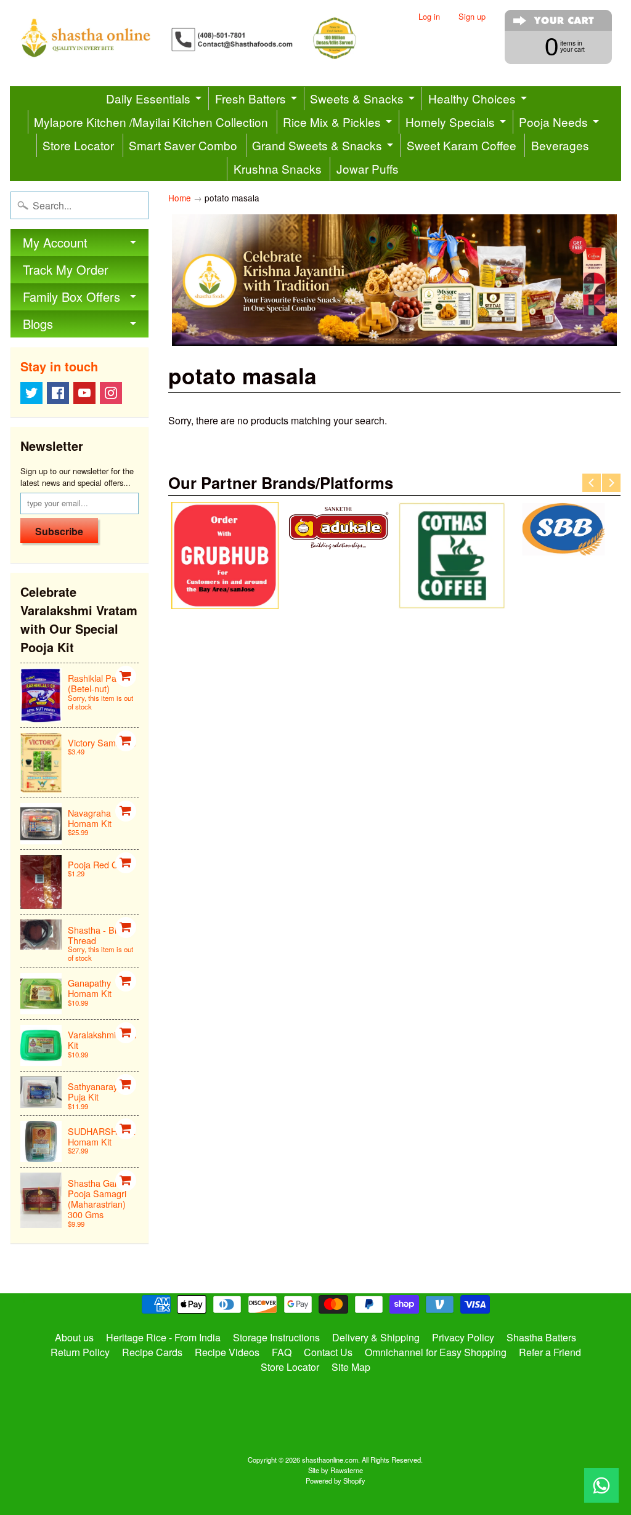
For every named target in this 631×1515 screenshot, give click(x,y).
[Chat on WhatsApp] (601, 1485)
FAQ (281, 1352)
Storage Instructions (276, 1337)
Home (179, 198)
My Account (55, 242)
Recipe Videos (227, 1352)
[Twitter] (31, 393)
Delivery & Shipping (376, 1337)
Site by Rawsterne (335, 1470)
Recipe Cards (152, 1352)
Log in (429, 17)
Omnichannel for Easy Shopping (436, 1352)
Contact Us (328, 1352)
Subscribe (59, 531)
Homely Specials (450, 121)
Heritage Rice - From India (163, 1337)
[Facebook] (58, 393)
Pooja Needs (553, 121)
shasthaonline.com (330, 1459)
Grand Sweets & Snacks (317, 145)
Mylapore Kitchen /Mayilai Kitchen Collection (151, 121)
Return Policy (80, 1352)
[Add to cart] (125, 676)
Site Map (351, 1367)
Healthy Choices (472, 98)
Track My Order (65, 269)
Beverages (560, 145)
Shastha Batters (541, 1337)
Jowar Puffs (367, 168)
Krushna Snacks (278, 168)
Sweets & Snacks (357, 98)
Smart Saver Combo (183, 145)
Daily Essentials (148, 98)
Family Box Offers (71, 296)
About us (74, 1337)
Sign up (472, 17)
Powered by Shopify (335, 1480)
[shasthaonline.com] (205, 38)
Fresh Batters (250, 98)
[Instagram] (111, 393)
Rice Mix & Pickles (332, 121)
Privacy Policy (463, 1337)
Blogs (38, 324)
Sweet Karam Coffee (461, 145)
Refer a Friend (550, 1352)
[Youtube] (84, 393)
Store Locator (78, 145)
